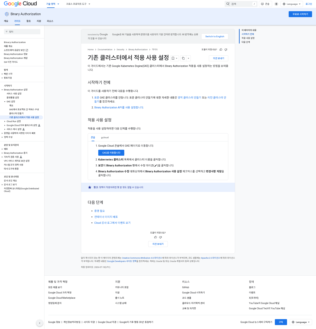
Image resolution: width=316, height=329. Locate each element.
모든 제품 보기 (55, 287)
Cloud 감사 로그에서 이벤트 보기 (112, 222)
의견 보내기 (218, 58)
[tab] (93, 137)
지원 (39, 21)
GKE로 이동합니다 (111, 152)
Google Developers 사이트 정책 (121, 261)
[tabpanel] (158, 160)
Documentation (105, 49)
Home (90, 49)
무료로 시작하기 (300, 14)
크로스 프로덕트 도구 (76, 3)
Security (120, 49)
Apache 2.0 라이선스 (210, 258)
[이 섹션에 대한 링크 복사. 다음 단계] (106, 203)
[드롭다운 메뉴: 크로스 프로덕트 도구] (90, 4)
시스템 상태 (120, 303)
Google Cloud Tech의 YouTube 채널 (267, 308)
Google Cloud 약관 (107, 322)
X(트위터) (254, 298)
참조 (28, 21)
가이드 (17, 21)
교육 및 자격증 (189, 308)
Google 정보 (54, 322)
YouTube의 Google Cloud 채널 (264, 303)
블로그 (252, 287)
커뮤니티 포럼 (122, 287)
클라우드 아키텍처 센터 (193, 303)
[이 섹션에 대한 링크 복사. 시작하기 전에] (113, 83)
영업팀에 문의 (55, 303)
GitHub (185, 287)
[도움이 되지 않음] (225, 49)
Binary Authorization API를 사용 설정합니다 (118, 107)
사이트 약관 (89, 322)
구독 (281, 322)
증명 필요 (99, 211)
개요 (6, 21)
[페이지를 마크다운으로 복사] (183, 58)
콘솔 (267, 3)
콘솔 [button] (93, 137)
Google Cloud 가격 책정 (59, 292)
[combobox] (241, 4)
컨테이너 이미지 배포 (106, 216)
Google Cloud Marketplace (61, 298)
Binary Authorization (26, 14)
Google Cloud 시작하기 (193, 292)
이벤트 (252, 292)
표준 (96, 97)
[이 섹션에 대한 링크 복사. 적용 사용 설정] (114, 120)
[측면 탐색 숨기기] (39, 323)
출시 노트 (119, 298)
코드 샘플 (186, 298)
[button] (21, 74)
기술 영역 (50, 3)
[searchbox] (22, 31)
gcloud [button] (105, 137)
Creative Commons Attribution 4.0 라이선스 (142, 258)
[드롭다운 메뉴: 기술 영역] (59, 4)
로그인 (309, 4)
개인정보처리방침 (71, 322)
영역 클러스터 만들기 (189, 97)
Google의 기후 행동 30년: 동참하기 (136, 322)
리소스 (50, 21)
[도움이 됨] (220, 49)
